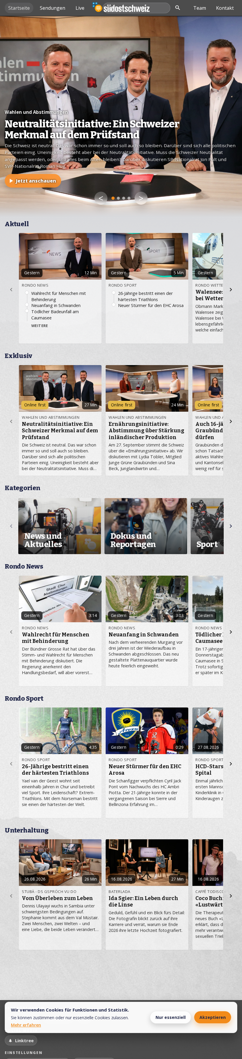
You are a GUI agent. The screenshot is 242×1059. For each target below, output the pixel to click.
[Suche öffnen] (177, 8)
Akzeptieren (213, 1017)
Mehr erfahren (26, 1025)
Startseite (19, 8)
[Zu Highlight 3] (123, 198)
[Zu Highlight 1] (113, 198)
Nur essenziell (171, 1017)
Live (80, 8)
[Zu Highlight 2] (118, 198)
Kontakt (225, 8)
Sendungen (52, 8)
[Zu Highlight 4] (128, 198)
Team (199, 8)
